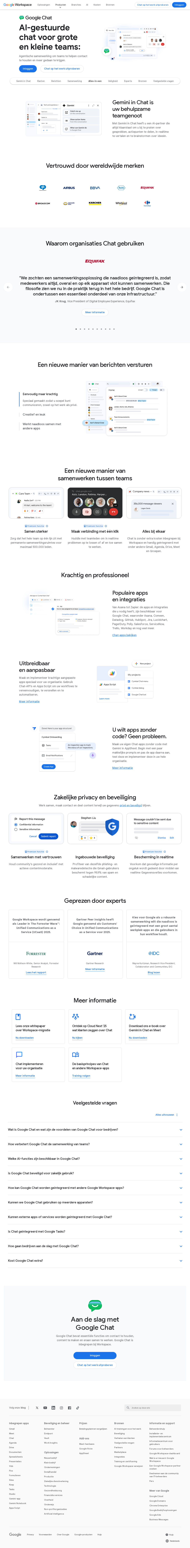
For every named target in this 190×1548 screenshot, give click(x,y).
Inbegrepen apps (19, 1423)
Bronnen (110, 4)
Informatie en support (162, 1423)
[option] (23, 81)
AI (87, 4)
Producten (60, 4)
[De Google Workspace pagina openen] (18, 5)
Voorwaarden (45, 1534)
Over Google (63, 1534)
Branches (76, 4)
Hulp (99, 1534)
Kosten (97, 4)
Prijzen (83, 1423)
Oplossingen (43, 4)
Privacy (30, 1534)
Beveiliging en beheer (56, 1423)
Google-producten (83, 1534)
